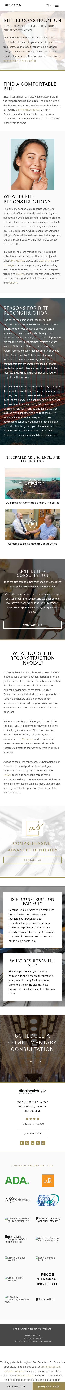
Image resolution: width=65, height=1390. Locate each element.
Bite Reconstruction (17, 30)
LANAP (7, 774)
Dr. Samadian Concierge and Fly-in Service (32, 502)
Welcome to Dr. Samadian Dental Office (32, 543)
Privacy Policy (32, 1336)
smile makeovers (50, 1366)
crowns (20, 273)
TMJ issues (27, 739)
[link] (32, 1121)
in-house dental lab (24, 940)
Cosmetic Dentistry (41, 26)
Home (7, 26)
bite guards (17, 260)
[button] (57, 5)
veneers (13, 282)
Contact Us (32, 625)
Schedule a (32, 1042)
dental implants (25, 1375)
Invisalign (8, 265)
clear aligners (46, 260)
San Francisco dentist (28, 109)
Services (19, 26)
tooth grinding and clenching (19, 60)
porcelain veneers (14, 1371)
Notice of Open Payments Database (33, 1341)
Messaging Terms (33, 1338)
